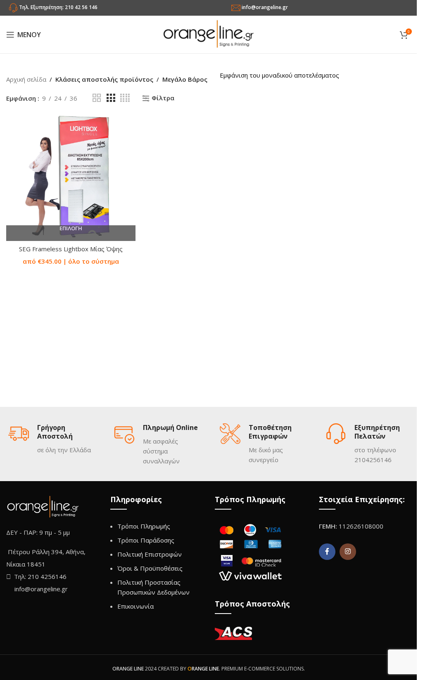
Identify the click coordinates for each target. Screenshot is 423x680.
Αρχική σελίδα (26, 79)
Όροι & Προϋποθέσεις (150, 568)
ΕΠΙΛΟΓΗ (70, 228)
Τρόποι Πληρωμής (143, 526)
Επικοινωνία (135, 606)
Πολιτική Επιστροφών (149, 554)
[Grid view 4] (125, 98)
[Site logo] (208, 34)
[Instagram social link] (348, 551)
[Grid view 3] (111, 98)
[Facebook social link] (327, 551)
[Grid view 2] (97, 98)
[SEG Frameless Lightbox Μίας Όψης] (70, 176)
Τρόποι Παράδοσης (145, 540)
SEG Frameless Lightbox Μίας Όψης (71, 249)
